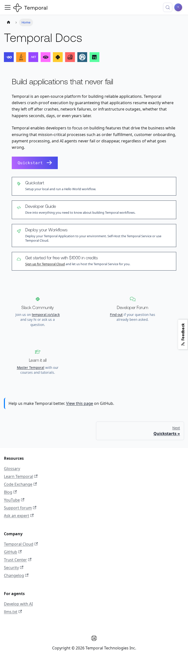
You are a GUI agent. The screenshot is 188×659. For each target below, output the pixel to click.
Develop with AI (18, 604)
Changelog (14, 575)
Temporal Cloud (18, 544)
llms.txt (10, 611)
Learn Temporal (18, 476)
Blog (8, 492)
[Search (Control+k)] (167, 7)
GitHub (10, 552)
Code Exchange (18, 484)
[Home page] (8, 22)
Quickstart (30, 163)
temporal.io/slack (46, 314)
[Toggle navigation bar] (7, 7)
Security (11, 567)
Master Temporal (30, 367)
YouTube (12, 500)
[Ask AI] (178, 7)
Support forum (18, 507)
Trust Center (15, 559)
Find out (116, 314)
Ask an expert (16, 515)
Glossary (12, 468)
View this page (79, 403)
